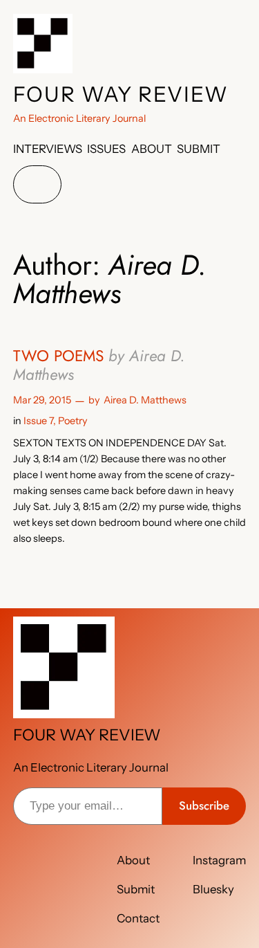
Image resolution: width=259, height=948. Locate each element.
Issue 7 (38, 420)
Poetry (73, 420)
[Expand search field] (37, 184)
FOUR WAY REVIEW (121, 94)
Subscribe (204, 805)
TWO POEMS (99, 365)
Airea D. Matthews (145, 400)
